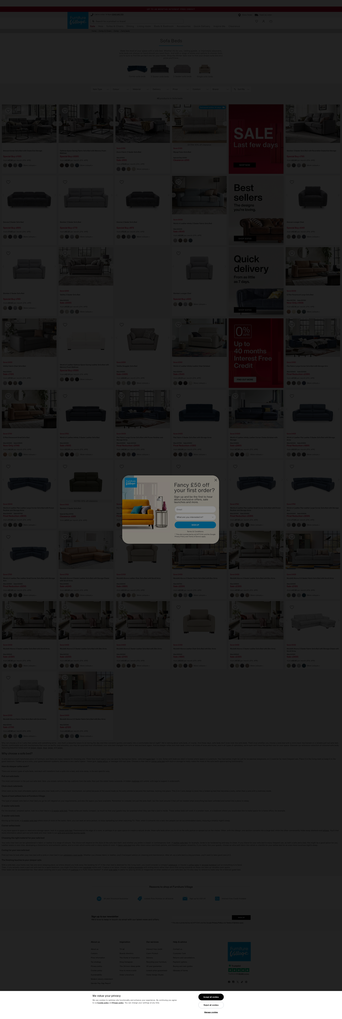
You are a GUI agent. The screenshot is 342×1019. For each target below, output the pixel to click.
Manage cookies (211, 1012)
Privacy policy (118, 1003)
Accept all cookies (211, 997)
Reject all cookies (211, 1005)
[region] (171, 1005)
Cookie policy (103, 1003)
